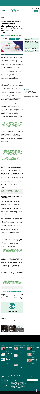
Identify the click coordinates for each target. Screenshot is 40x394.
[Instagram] (29, 8)
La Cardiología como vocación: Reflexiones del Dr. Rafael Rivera (6, 296)
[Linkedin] (31, 8)
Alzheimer (11, 325)
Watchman (3, 244)
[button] (36, 390)
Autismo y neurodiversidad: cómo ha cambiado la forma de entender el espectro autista (9, 360)
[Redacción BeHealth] (2, 35)
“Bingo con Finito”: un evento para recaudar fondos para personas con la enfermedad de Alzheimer (12, 329)
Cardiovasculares (18, 21)
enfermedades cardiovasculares (12, 63)
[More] (21, 39)
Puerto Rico (18, 291)
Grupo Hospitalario (10, 291)
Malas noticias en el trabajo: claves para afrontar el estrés (4, 330)
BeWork (3, 327)
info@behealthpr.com (33, 386)
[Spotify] (32, 8)
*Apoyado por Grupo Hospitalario (7, 21)
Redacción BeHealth (11, 35)
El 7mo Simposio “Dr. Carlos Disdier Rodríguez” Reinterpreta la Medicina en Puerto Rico (31, 92)
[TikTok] (34, 8)
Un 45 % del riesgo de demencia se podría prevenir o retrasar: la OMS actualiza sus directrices (22, 349)
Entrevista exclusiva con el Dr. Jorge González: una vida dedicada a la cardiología (12, 192)
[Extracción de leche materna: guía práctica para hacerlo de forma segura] (29, 360)
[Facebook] (28, 8)
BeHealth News (19, 327)
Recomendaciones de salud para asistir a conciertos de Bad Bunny (20, 330)
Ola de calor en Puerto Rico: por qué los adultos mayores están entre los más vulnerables (22, 366)
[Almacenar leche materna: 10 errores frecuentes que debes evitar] (29, 354)
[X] (35, 8)
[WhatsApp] (37, 8)
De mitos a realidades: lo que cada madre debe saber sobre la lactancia (9, 354)
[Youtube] (38, 8)
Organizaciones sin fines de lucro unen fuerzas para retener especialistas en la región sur (31, 94)
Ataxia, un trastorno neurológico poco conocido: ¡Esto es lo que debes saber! (30, 48)
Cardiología (3, 291)
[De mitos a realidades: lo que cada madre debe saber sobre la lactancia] (3, 354)
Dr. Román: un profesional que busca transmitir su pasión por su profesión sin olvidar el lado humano (18, 297)
